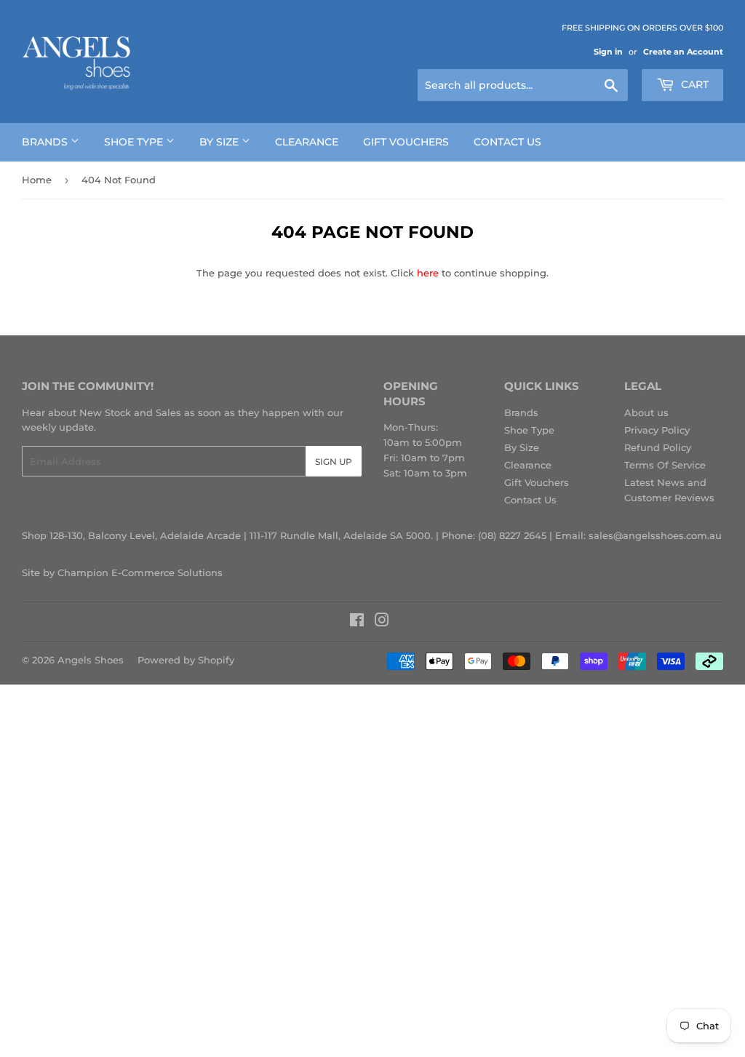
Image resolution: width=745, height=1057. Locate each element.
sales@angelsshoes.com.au (655, 535)
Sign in (608, 52)
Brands (46, 141)
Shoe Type (135, 141)
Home (37, 180)
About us (646, 412)
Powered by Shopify (186, 660)
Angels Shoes (90, 660)
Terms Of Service (665, 465)
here (428, 273)
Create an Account (683, 52)
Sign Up (333, 461)
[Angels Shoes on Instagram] (382, 622)
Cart (693, 84)
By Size (220, 141)
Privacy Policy (657, 430)
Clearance (306, 141)
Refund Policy (657, 447)
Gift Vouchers (406, 141)
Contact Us (507, 141)
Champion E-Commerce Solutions (140, 572)
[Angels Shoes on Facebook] (356, 622)
